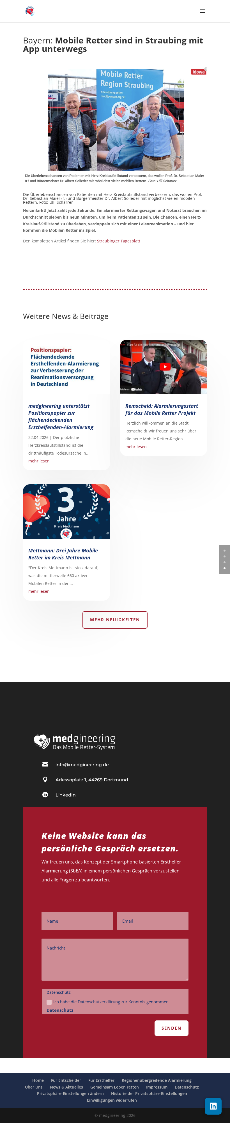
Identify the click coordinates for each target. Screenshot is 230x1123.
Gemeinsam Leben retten (114, 1087)
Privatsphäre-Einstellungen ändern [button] (70, 1093)
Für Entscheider (66, 1080)
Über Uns (34, 1087)
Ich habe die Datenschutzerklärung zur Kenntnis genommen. (108, 1006)
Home (38, 1080)
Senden (171, 1028)
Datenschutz (60, 1010)
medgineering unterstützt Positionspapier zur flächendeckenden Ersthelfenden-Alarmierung (60, 416)
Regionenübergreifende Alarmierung (157, 1080)
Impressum (156, 1087)
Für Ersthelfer (101, 1080)
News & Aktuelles (66, 1087)
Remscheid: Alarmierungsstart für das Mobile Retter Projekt (161, 409)
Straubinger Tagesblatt (118, 241)
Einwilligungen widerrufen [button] (112, 1100)
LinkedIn (66, 795)
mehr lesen (39, 461)
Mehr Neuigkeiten (115, 619)
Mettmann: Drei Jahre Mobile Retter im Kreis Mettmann (63, 554)
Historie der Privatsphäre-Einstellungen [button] (149, 1093)
